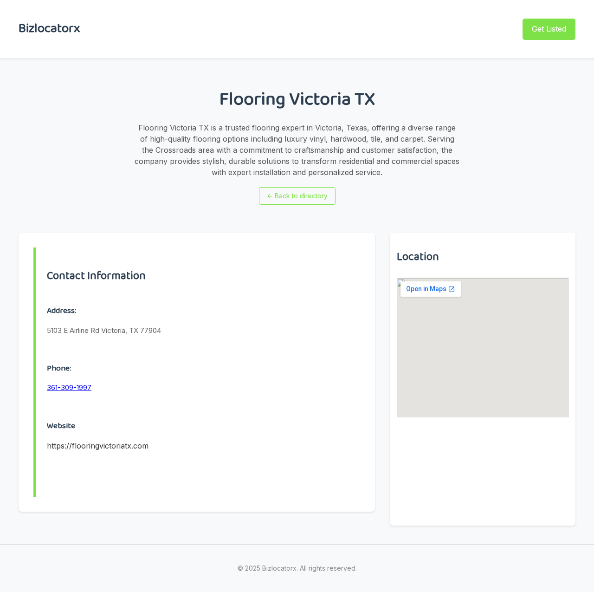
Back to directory (297, 196)
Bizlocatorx (49, 29)
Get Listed (549, 28)
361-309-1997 (69, 387)
